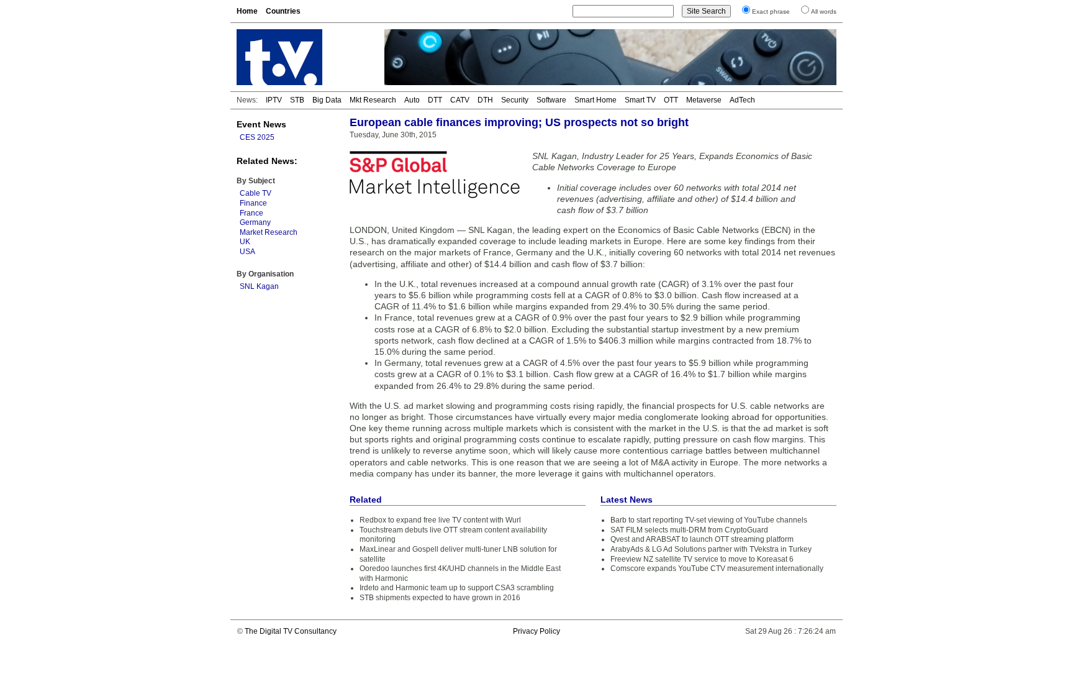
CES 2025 (257, 137)
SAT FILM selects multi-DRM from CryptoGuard (689, 530)
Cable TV (255, 193)
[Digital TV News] (303, 57)
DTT (435, 100)
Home (247, 11)
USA (247, 251)
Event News (261, 124)
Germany (255, 222)
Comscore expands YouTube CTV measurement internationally (716, 568)
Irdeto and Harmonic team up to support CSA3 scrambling (457, 587)
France (251, 213)
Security (514, 100)
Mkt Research (373, 100)
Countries (283, 11)
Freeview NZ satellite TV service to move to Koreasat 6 (702, 559)
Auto (412, 100)
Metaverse (704, 100)
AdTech (742, 100)
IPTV (274, 100)
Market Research (268, 232)
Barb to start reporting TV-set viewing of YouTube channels (708, 520)
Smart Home (595, 100)
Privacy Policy (536, 631)
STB (297, 100)
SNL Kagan (259, 286)
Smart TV (640, 100)
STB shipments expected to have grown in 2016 (440, 597)
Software (551, 100)
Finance (253, 203)
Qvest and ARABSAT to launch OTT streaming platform (702, 539)
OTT (671, 100)
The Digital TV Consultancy (291, 631)
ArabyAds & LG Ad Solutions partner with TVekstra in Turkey (711, 549)
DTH (485, 100)
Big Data (327, 100)
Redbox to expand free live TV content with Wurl (440, 520)
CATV (459, 100)
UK (245, 241)
